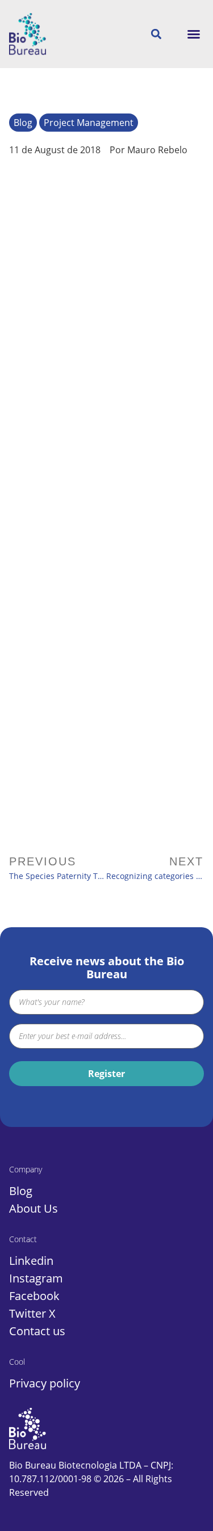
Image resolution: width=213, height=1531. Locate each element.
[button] (193, 34)
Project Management (88, 122)
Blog (23, 122)
